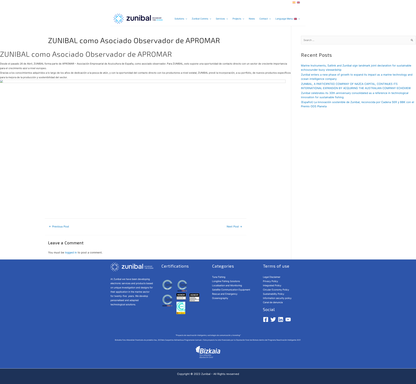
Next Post (234, 226)
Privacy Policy (270, 281)
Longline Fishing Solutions (226, 281)
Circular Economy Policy (276, 289)
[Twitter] (273, 319)
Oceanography (220, 298)
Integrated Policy (272, 285)
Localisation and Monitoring (227, 285)
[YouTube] (288, 319)
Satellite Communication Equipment (231, 289)
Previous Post (59, 226)
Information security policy (277, 298)
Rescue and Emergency (224, 293)
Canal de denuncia (273, 302)
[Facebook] (265, 319)
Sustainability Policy (273, 293)
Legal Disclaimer (271, 277)
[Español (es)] (293, 2)
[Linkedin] (280, 319)
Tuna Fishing (218, 277)
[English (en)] (298, 2)
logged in (71, 252)
